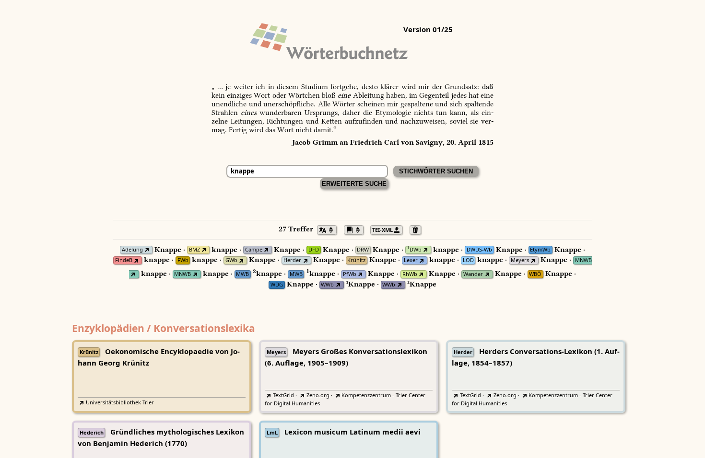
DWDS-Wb (479, 249)
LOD (468, 260)
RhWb (409, 274)
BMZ (194, 249)
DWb (414, 249)
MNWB (583, 260)
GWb (231, 260)
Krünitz (356, 260)
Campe (253, 249)
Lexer (411, 260)
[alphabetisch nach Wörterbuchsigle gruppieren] (356, 229)
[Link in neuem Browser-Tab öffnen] (147, 249)
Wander (473, 274)
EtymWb (540, 249)
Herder (292, 260)
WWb (327, 284)
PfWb (349, 274)
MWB (242, 274)
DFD (313, 249)
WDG (276, 284)
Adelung (132, 249)
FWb (182, 260)
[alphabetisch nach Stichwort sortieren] (329, 229)
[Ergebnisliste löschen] (418, 229)
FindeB (123, 260)
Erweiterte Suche (354, 183)
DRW (363, 249)
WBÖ (535, 274)
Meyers (520, 260)
